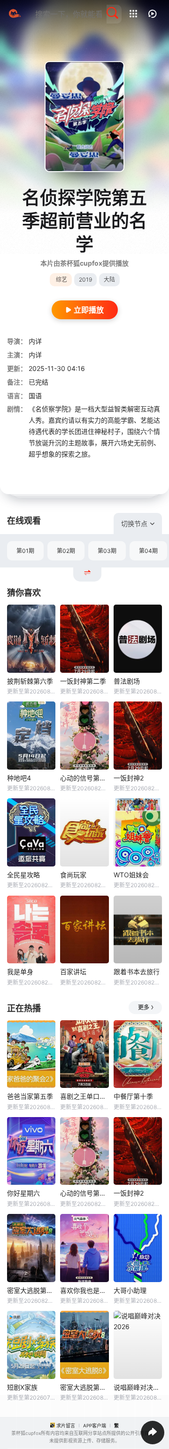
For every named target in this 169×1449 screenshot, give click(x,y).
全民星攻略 (23, 875)
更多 (143, 1007)
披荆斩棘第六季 (30, 681)
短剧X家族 (22, 1387)
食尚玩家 (73, 875)
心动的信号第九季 (84, 778)
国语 (35, 396)
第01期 (25, 550)
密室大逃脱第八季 (84, 1387)
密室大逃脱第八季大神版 (31, 1290)
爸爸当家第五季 (30, 1096)
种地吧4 (19, 778)
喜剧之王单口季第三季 (84, 1096)
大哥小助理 (130, 1290)
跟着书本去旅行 (137, 972)
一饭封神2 (129, 778)
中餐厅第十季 (133, 1096)
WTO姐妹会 (131, 875)
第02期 (66, 550)
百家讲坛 (73, 972)
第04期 (148, 550)
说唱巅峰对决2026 (138, 1387)
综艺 (61, 279)
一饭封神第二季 (83, 681)
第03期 (107, 550)
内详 (35, 341)
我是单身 (20, 972)
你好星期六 (23, 1193)
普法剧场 (127, 681)
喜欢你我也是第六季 (84, 1290)
